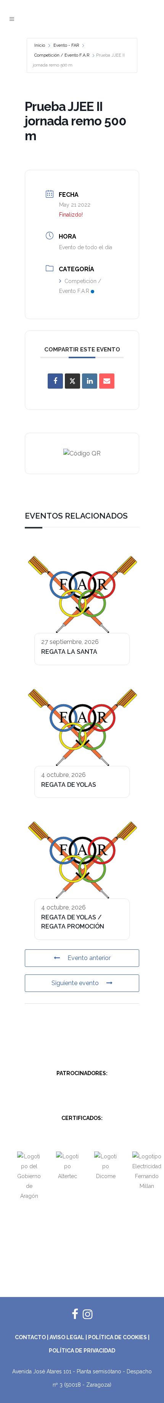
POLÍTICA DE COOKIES (117, 1337)
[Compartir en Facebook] (55, 381)
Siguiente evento (75, 983)
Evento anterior (89, 958)
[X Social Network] (72, 381)
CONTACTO (30, 1337)
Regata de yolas (68, 784)
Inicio (39, 45)
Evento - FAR (66, 45)
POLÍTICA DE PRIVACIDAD (82, 1351)
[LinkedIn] (89, 381)
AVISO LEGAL (67, 1337)
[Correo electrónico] (106, 381)
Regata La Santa (69, 651)
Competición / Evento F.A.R (61, 55)
